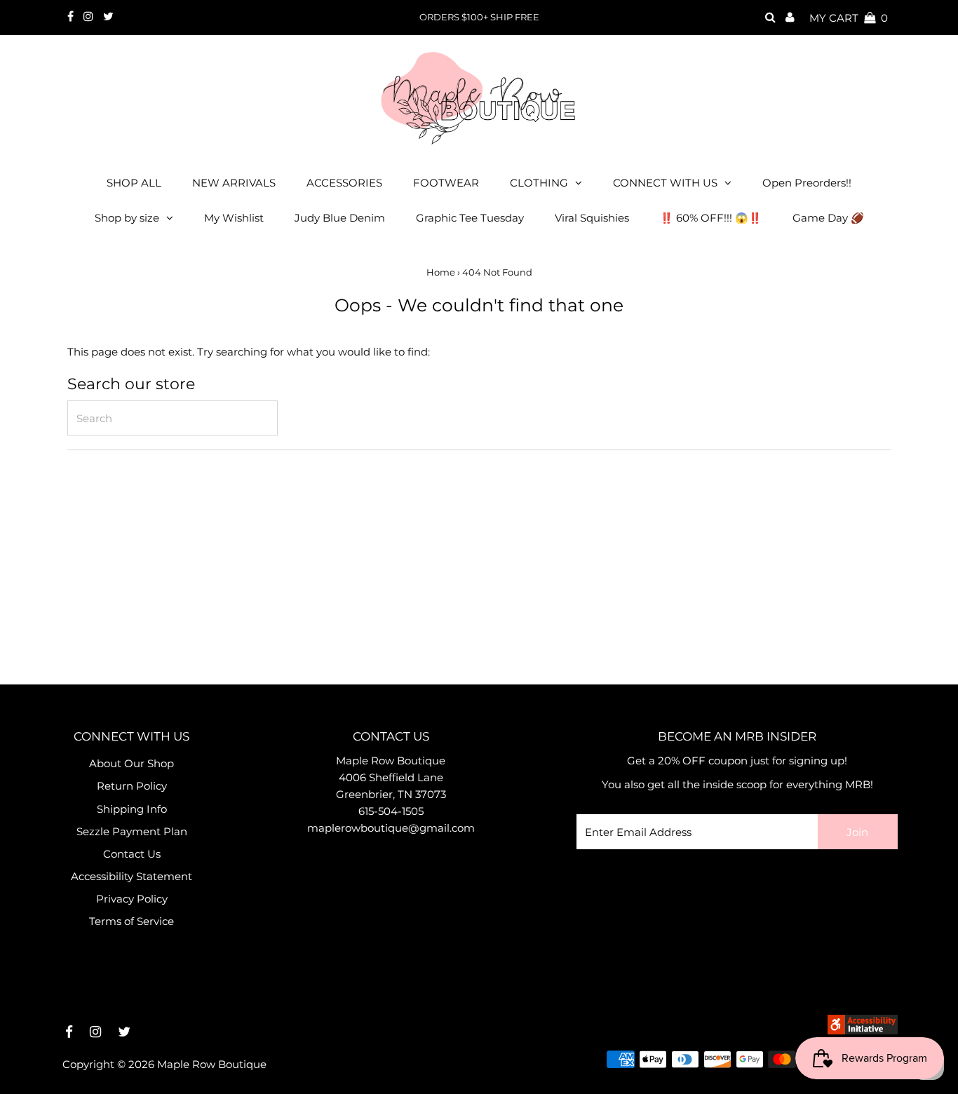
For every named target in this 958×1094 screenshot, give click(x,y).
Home (440, 272)
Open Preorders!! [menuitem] (806, 182)
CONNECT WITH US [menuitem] (665, 182)
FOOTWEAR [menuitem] (446, 182)
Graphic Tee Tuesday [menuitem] (470, 217)
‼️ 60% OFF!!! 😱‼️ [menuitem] (711, 217)
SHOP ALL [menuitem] (134, 182)
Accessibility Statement (131, 876)
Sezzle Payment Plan (131, 831)
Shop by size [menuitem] (127, 217)
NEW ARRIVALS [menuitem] (234, 182)
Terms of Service (131, 921)
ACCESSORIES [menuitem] (344, 182)
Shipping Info (132, 809)
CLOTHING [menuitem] (539, 182)
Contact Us (132, 853)
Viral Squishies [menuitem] (592, 217)
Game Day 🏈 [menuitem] (828, 217)
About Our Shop (131, 763)
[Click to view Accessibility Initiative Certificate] (863, 1030)
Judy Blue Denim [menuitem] (340, 217)
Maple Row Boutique (212, 1064)
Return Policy (132, 785)
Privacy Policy (132, 898)
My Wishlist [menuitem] (234, 217)
